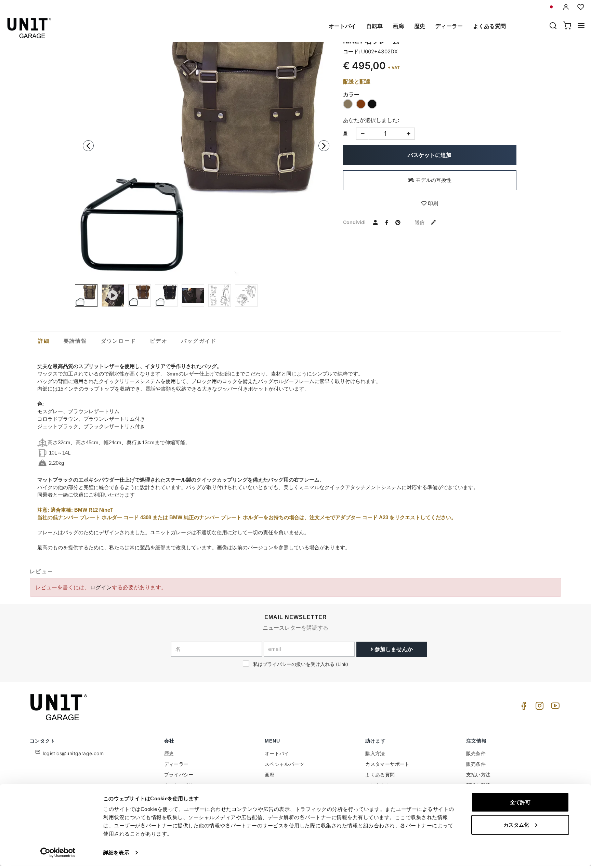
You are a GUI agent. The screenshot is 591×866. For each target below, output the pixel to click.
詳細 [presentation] (44, 341)
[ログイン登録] (566, 7)
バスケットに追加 (429, 155)
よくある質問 (489, 26)
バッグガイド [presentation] (199, 341)
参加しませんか (393, 649)
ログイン (101, 587)
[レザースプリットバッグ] (193, 295)
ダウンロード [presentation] (118, 341)
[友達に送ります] (375, 222)
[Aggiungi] (362, 134)
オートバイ (342, 26)
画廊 (398, 26)
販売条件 (476, 753)
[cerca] (553, 26)
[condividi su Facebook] (387, 222)
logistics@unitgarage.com (73, 753)
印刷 (432, 203)
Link (342, 664)
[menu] (581, 26)
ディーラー (449, 26)
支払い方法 (478, 774)
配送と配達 (356, 81)
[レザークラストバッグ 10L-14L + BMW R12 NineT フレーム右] (246, 295)
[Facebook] (522, 707)
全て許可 (520, 802)
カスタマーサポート (387, 764)
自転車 (374, 26)
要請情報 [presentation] (75, 341)
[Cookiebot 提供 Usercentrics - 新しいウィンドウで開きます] (58, 853)
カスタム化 (516, 824)
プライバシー (179, 774)
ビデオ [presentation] (159, 341)
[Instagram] (538, 707)
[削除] (408, 134)
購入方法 (375, 753)
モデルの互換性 (432, 180)
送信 (420, 222)
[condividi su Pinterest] (398, 222)
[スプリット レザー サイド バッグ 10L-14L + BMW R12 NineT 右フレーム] (206, 145)
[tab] (44, 341)
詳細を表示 (116, 852)
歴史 (419, 26)
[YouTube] (554, 707)
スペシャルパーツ (284, 764)
